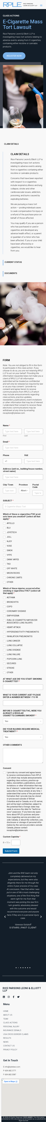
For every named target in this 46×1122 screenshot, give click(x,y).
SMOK (10, 550)
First (4, 436)
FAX (26, 455)
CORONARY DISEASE (16, 611)
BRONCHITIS (13, 602)
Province (23, 485)
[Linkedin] (4, 997)
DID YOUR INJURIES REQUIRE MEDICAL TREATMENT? (21, 730)
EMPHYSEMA (13, 615)
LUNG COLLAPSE (14, 645)
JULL (9, 537)
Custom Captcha (11, 837)
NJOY (9, 541)
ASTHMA (11, 597)
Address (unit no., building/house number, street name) (23, 470)
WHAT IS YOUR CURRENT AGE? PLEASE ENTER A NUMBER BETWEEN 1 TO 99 (22, 696)
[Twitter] (18, 997)
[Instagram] (9, 997)
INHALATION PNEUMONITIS (19, 636)
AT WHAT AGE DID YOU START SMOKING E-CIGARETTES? (22, 680)
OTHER (10, 582)
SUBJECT (8, 500)
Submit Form (11, 851)
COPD (9, 606)
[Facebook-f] (13, 997)
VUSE (9, 546)
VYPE (9, 555)
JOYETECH (12, 532)
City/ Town (8, 485)
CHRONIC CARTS (14, 577)
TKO (9, 564)
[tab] (23, 144)
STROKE (10, 668)
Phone (6, 455)
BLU (8, 528)
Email (6, 442)
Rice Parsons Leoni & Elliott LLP (22, 989)
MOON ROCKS (13, 573)
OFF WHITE (12, 568)
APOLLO (10, 523)
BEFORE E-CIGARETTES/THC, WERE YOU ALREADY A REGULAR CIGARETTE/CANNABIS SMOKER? (22, 713)
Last (26, 436)
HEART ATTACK (14, 627)
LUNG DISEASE (14, 650)
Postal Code (35, 486)
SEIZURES (11, 663)
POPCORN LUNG (14, 659)
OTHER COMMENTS (12, 745)
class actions (11, 15)
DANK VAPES (13, 559)
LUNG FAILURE (13, 654)
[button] (41, 5)
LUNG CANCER (13, 641)
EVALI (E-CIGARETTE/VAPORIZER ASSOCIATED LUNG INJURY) (22, 621)
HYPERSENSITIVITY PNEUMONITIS (23, 632)
